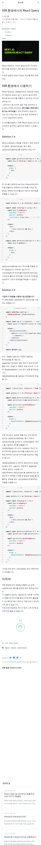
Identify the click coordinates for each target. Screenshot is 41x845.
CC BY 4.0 (20, 662)
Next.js (13, 648)
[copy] (38, 155)
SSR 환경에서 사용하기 (9, 29)
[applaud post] (20, 627)
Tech (6, 643)
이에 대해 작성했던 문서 (11, 608)
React (7, 648)
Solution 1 (8, 32)
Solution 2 (8, 35)
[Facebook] (14, 657)
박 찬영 (6, 16)
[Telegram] (17, 657)
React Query (19, 75)
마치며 (4, 38)
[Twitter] (10, 657)
